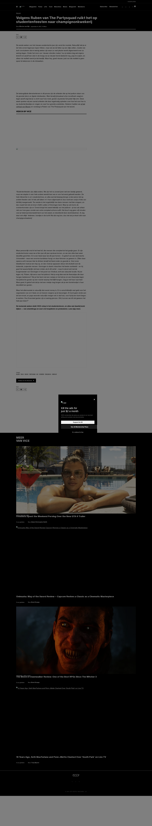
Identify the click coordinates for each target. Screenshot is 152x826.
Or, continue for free (77, 432)
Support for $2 (78, 422)
